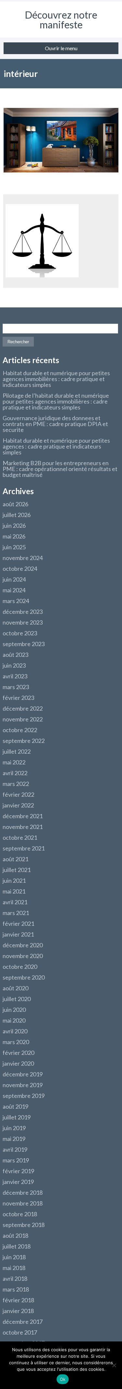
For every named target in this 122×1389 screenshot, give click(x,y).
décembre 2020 (23, 945)
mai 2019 (14, 1138)
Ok (63, 1379)
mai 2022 (14, 762)
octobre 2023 (20, 633)
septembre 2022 (24, 740)
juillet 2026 (17, 514)
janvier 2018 (18, 1310)
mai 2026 (14, 536)
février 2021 (18, 923)
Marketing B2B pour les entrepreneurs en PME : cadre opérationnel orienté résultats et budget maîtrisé (60, 468)
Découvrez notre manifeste (61, 19)
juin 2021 (14, 880)
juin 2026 (14, 525)
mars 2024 (16, 600)
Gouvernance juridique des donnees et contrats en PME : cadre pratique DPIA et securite (55, 423)
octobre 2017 (20, 1332)
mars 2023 (16, 686)
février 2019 (18, 1171)
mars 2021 (16, 912)
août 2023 (15, 654)
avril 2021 (15, 902)
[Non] (114, 1365)
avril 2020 (15, 1031)
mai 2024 (14, 590)
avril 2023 (15, 676)
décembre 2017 (23, 1321)
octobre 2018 (20, 1214)
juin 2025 (14, 547)
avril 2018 (15, 1278)
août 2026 (15, 504)
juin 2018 (14, 1257)
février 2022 (18, 794)
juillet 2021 (17, 869)
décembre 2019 (23, 1074)
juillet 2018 (17, 1246)
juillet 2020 (17, 998)
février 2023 (18, 697)
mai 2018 (14, 1267)
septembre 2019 (24, 1095)
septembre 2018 (24, 1224)
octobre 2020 (20, 966)
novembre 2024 (23, 557)
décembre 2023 (23, 611)
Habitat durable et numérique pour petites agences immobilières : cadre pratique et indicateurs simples (56, 378)
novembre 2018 (23, 1203)
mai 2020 (14, 1020)
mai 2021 (14, 891)
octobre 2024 (20, 568)
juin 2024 (14, 579)
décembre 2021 (23, 816)
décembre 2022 (23, 708)
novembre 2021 (23, 826)
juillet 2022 (17, 751)
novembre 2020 (23, 955)
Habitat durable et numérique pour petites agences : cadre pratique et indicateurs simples (56, 446)
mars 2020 (16, 1041)
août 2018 (15, 1235)
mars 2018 (16, 1289)
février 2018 (18, 1300)
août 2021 (15, 859)
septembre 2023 (24, 643)
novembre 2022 (23, 719)
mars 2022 (16, 783)
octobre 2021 (20, 837)
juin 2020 (14, 1009)
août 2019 (15, 1106)
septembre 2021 (24, 848)
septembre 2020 (24, 977)
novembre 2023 (23, 622)
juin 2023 (14, 665)
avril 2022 (15, 772)
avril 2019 (15, 1149)
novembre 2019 (23, 1084)
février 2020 (18, 1052)
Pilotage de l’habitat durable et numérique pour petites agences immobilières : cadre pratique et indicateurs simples (56, 401)
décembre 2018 (23, 1192)
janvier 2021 (18, 934)
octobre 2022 (20, 729)
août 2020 (15, 988)
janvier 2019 (18, 1181)
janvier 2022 (18, 805)
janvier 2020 (18, 1063)
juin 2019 (14, 1127)
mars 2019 (16, 1160)
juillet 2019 (17, 1117)
